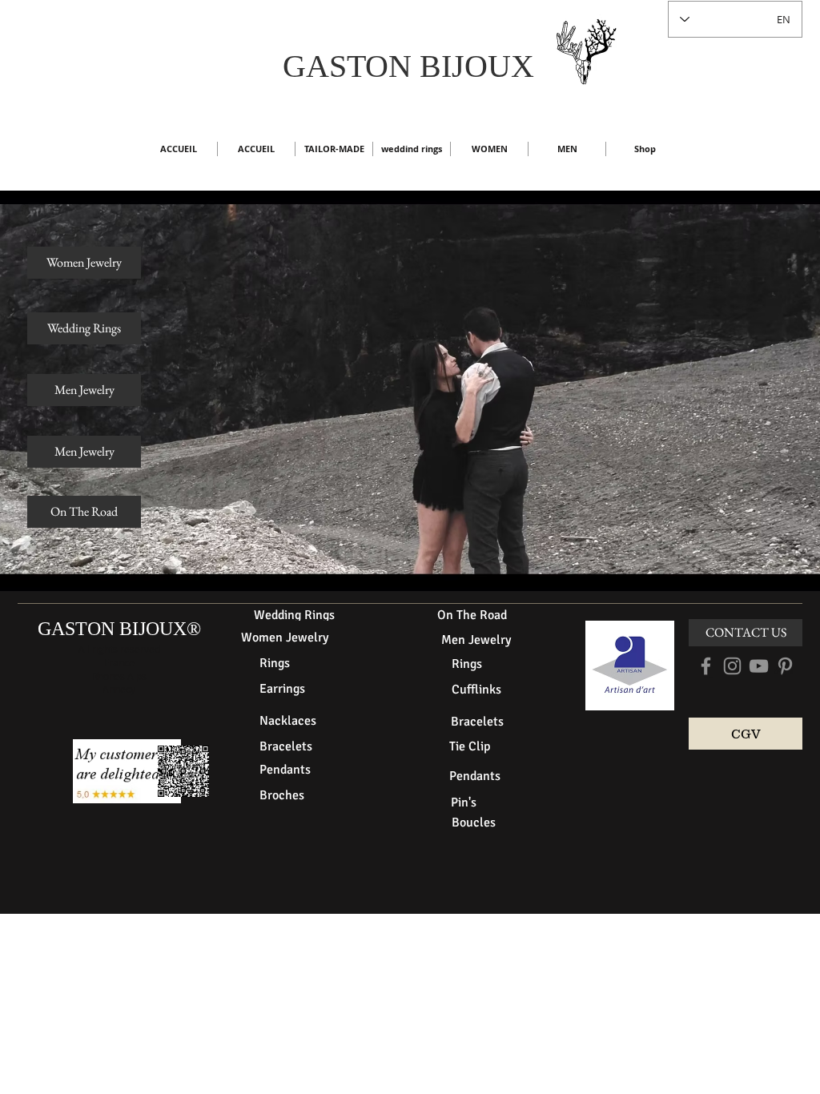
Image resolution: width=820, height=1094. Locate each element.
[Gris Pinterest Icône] (785, 666)
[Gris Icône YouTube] (758, 666)
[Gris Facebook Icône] (706, 666)
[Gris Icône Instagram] (732, 666)
